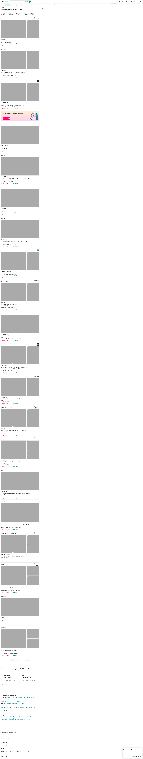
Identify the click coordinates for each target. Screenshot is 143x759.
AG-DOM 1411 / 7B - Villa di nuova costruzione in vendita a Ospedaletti (14, 367)
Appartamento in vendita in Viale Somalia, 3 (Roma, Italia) (11, 304)
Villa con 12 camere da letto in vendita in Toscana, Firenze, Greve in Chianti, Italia (16, 178)
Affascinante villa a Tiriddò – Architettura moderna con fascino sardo (13, 430)
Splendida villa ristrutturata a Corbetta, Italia (9, 650)
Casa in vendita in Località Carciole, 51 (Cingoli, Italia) (11, 40)
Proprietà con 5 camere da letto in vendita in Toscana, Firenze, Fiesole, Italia (15, 619)
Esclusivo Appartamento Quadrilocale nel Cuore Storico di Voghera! (13, 587)
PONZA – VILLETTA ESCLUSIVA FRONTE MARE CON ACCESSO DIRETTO (14, 72)
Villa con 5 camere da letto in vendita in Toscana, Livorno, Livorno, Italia (14, 241)
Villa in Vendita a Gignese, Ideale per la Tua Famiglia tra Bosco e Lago (14, 398)
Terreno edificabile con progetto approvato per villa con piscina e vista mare (15, 461)
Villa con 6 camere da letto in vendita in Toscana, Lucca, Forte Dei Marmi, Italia (15, 146)
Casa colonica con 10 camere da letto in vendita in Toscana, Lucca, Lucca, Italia (15, 335)
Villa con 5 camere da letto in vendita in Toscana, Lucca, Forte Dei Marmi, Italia (15, 493)
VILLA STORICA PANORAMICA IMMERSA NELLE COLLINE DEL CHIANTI (13, 556)
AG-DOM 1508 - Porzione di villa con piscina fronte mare (11, 103)
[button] (12, 660)
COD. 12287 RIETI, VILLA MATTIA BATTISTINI (9, 272)
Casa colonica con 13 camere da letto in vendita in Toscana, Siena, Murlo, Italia (15, 524)
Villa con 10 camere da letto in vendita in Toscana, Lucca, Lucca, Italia (14, 209)
